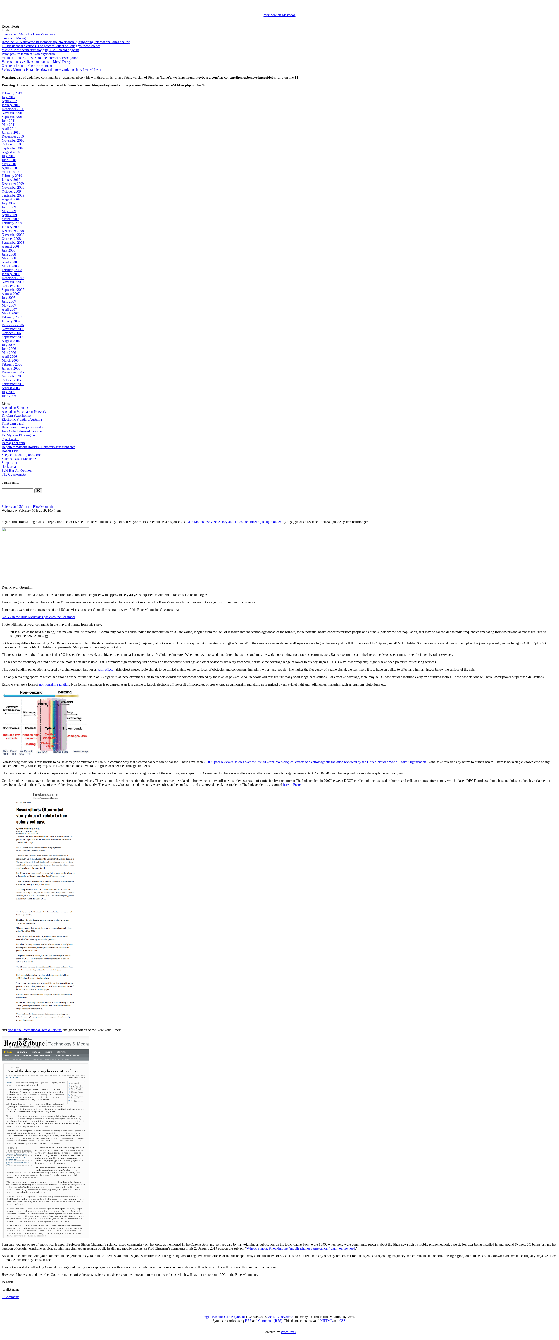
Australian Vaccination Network (24, 411)
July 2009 (8, 203)
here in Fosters (293, 784)
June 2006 (9, 349)
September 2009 (13, 195)
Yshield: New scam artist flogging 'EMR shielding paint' (40, 50)
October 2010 (11, 144)
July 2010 (8, 156)
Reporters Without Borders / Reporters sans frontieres (38, 447)
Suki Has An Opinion (17, 470)
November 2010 (13, 140)
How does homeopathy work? (22, 427)
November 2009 (13, 187)
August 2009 (11, 199)
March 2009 (10, 219)
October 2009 (11, 191)
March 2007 (10, 313)
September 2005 (13, 384)
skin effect (105, 669)
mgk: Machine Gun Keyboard (225, 1317)
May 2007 (9, 305)
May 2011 (9, 124)
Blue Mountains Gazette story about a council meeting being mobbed (234, 522)
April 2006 (9, 356)
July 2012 (8, 97)
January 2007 (11, 321)
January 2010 (11, 179)
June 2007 (9, 301)
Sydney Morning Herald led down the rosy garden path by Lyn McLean (51, 69)
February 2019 (12, 93)
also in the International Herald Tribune (35, 1030)
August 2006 (11, 341)
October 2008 (11, 238)
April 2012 (9, 101)
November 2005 (13, 376)
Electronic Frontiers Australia (22, 419)
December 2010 (13, 136)
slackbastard (10, 466)
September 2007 (13, 290)
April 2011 (9, 128)
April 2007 (9, 309)
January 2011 (11, 132)
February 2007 (12, 317)
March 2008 (10, 266)
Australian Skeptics (15, 407)
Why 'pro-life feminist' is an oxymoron (28, 54)
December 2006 (13, 325)
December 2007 (13, 278)
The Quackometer (14, 474)
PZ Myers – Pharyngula (18, 435)
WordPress (288, 1332)
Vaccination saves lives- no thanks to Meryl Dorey (36, 62)
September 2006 (13, 337)
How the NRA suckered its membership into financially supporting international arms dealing (66, 42)
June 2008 (9, 254)
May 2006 (9, 352)
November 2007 (13, 282)
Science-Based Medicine (19, 459)
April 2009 (9, 215)
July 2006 (8, 345)
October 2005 (11, 380)
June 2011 (9, 121)
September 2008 (13, 242)
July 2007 (8, 297)
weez (271, 1317)
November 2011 (13, 113)
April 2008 (9, 262)
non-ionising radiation (54, 684)
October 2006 (11, 333)
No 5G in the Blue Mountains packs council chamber (38, 617)
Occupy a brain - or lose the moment (27, 65)
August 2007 (11, 293)
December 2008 (13, 231)
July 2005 (8, 392)
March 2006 (10, 360)
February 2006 (12, 364)
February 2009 (12, 223)
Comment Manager (15, 38)
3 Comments (10, 1297)
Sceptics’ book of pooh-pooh (21, 455)
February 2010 (12, 176)
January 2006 (11, 368)
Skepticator (9, 463)
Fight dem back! (13, 423)
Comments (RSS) (270, 1321)
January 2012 (11, 105)
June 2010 (9, 160)
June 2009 (9, 207)
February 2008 (12, 270)
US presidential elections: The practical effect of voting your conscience (51, 46)
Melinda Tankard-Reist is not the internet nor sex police (40, 58)
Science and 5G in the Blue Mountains (28, 34)
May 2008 (9, 258)
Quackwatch (10, 439)
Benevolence (285, 1317)
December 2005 (13, 372)
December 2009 (13, 183)
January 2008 (11, 274)
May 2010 (9, 164)
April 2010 (9, 168)
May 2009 (9, 211)
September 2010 (13, 148)
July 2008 (8, 250)
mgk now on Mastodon (280, 15)
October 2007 (11, 286)
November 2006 (13, 329)
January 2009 (11, 227)
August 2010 (11, 152)
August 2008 (11, 246)
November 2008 (13, 235)
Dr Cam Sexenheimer (17, 415)
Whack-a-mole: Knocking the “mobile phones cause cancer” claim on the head (301, 1248)
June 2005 (9, 396)
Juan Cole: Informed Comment (23, 431)
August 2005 (11, 388)
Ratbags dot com (13, 443)
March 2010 (10, 172)
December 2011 (13, 109)
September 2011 (13, 117)
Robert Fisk (10, 451)
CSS (342, 1321)
